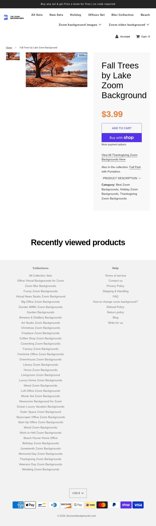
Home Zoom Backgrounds (40, 370)
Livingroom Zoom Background (40, 375)
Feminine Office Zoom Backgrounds (40, 354)
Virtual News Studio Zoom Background (40, 296)
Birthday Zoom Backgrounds (40, 443)
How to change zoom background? (115, 301)
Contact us (115, 280)
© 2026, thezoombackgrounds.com (76, 515)
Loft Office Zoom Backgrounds (40, 390)
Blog (115, 317)
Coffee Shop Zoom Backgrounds (41, 338)
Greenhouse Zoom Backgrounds (41, 359)
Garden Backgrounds (40, 312)
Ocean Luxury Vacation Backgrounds (40, 406)
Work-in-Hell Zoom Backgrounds (41, 432)
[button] (78, 493)
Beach (145, 14)
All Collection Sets (40, 275)
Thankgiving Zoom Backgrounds (40, 459)
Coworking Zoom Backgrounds (40, 343)
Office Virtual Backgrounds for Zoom (40, 280)
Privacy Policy (115, 285)
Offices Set (96, 14)
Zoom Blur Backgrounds (40, 285)
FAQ (115, 296)
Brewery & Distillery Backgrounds (40, 317)
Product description (120, 178)
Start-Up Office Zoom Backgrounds (40, 422)
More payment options (114, 144)
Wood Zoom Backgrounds (40, 427)
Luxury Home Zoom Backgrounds (40, 380)
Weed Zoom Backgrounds (40, 385)
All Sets (37, 14)
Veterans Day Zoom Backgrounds (40, 464)
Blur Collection (123, 14)
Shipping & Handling (116, 291)
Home (9, 47)
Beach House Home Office (41, 438)
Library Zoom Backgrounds (40, 364)
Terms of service (115, 275)
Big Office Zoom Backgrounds (40, 301)
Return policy (115, 312)
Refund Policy (115, 307)
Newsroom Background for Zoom (40, 401)
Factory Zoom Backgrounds (40, 348)
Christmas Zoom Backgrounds (40, 327)
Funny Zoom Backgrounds (41, 291)
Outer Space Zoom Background (40, 411)
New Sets (56, 14)
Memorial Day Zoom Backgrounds (41, 453)
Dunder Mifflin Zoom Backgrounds (41, 307)
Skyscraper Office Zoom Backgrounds (40, 417)
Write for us (115, 322)
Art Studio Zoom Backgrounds (40, 322)
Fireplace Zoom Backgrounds (41, 333)
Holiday (75, 14)
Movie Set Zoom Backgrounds (40, 396)
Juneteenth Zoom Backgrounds (40, 448)
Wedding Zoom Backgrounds (40, 469)
